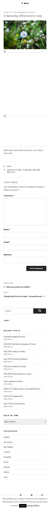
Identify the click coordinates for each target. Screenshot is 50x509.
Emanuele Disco (26, 12)
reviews (7, 452)
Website (8, 255)
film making (8, 447)
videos (6, 472)
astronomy (8, 442)
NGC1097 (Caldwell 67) (13, 396)
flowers (27, 170)
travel (6, 462)
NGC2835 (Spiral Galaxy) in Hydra (17, 374)
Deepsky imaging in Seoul (14, 337)
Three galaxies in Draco (13, 381)
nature (36, 170)
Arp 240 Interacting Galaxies (16, 359)
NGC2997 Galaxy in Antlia (14, 351)
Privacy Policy (33, 505)
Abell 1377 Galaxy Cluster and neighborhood (22, 389)
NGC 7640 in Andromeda (14, 404)
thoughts (7, 457)
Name (7, 229)
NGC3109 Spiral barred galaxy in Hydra (20, 344)
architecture (14, 170)
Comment (9, 196)
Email (7, 242)
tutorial (6, 467)
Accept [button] (23, 506)
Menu (26, 3)
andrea (6, 437)
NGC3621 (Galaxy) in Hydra (15, 366)
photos (11, 172)
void (9, 166)
